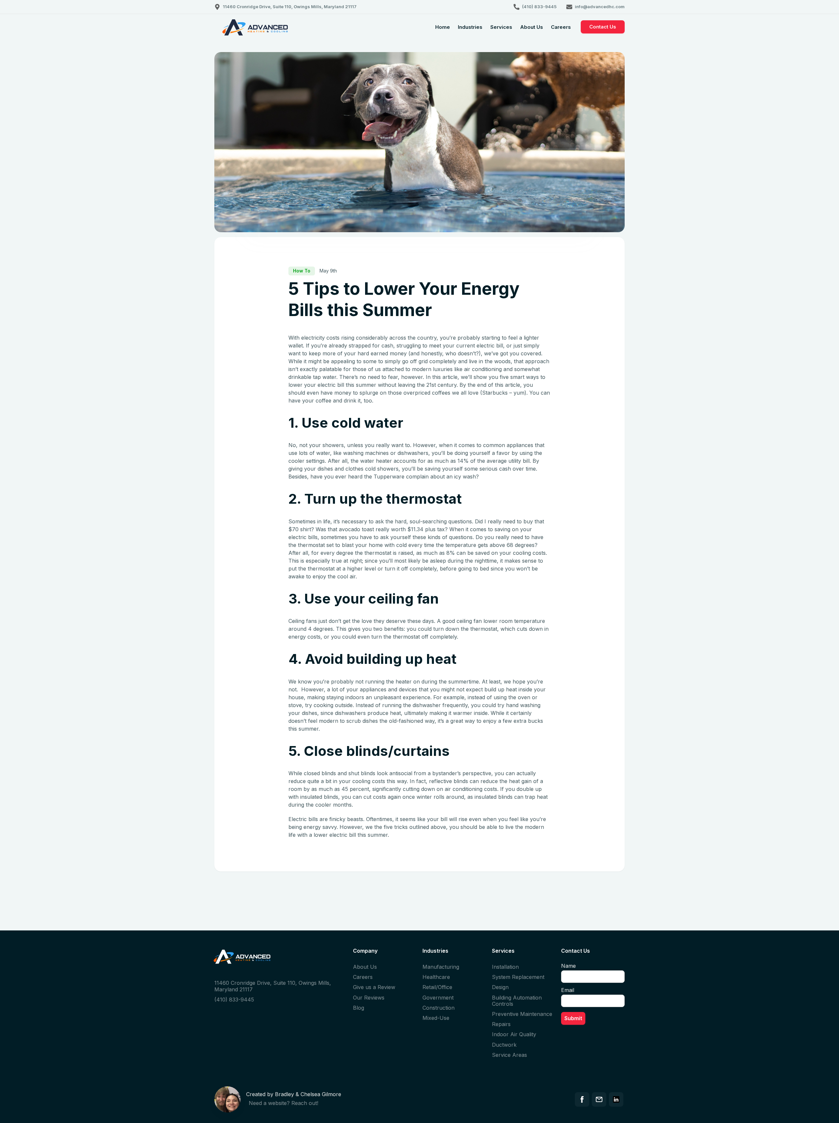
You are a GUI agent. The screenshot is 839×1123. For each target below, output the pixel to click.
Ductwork (504, 1044)
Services (501, 27)
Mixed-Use (435, 1018)
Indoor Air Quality (514, 1034)
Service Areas (509, 1055)
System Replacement (518, 977)
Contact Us (602, 27)
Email (567, 990)
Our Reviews (368, 997)
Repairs (501, 1024)
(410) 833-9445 (234, 999)
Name (568, 966)
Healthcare (436, 977)
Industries (470, 27)
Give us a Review (374, 987)
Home (442, 27)
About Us (531, 27)
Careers (561, 27)
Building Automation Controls (517, 1000)
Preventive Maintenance (522, 1014)
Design (500, 987)
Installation (505, 967)
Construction (438, 1007)
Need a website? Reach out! (283, 1103)
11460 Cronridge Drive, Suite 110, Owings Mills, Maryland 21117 (272, 986)
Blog (358, 1007)
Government (438, 997)
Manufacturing (440, 967)
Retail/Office (437, 987)
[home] (255, 32)
